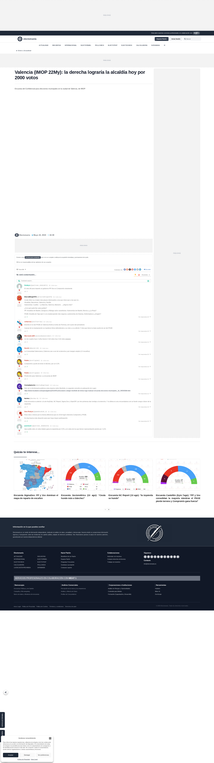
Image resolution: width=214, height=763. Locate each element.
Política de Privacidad (23, 759)
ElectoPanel (86, 45)
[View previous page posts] (105, 509)
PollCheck (99, 45)
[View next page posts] (108, 509)
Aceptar (10, 755)
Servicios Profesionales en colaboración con (45, 578)
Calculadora (141, 45)
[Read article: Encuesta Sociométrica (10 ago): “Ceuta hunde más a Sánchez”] (83, 474)
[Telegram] (158, 556)
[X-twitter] (145, 556)
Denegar (27, 755)
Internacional (71, 45)
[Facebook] (148, 556)
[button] (50, 738)
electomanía (30, 39)
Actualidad (43, 45)
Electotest (112, 45)
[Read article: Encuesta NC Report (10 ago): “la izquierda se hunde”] (131, 474)
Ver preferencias (43, 755)
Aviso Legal (34, 759)
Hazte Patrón (66, 553)
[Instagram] (164, 556)
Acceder (148, 269)
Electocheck (126, 45)
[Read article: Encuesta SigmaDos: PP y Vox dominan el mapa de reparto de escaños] (36, 474)
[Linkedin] (174, 556)
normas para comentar (33, 257)
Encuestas (56, 45)
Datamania (155, 45)
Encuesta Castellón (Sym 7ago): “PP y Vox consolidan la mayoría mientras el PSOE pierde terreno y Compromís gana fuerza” (178, 498)
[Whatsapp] (151, 556)
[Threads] (155, 556)
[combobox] (192, 39)
